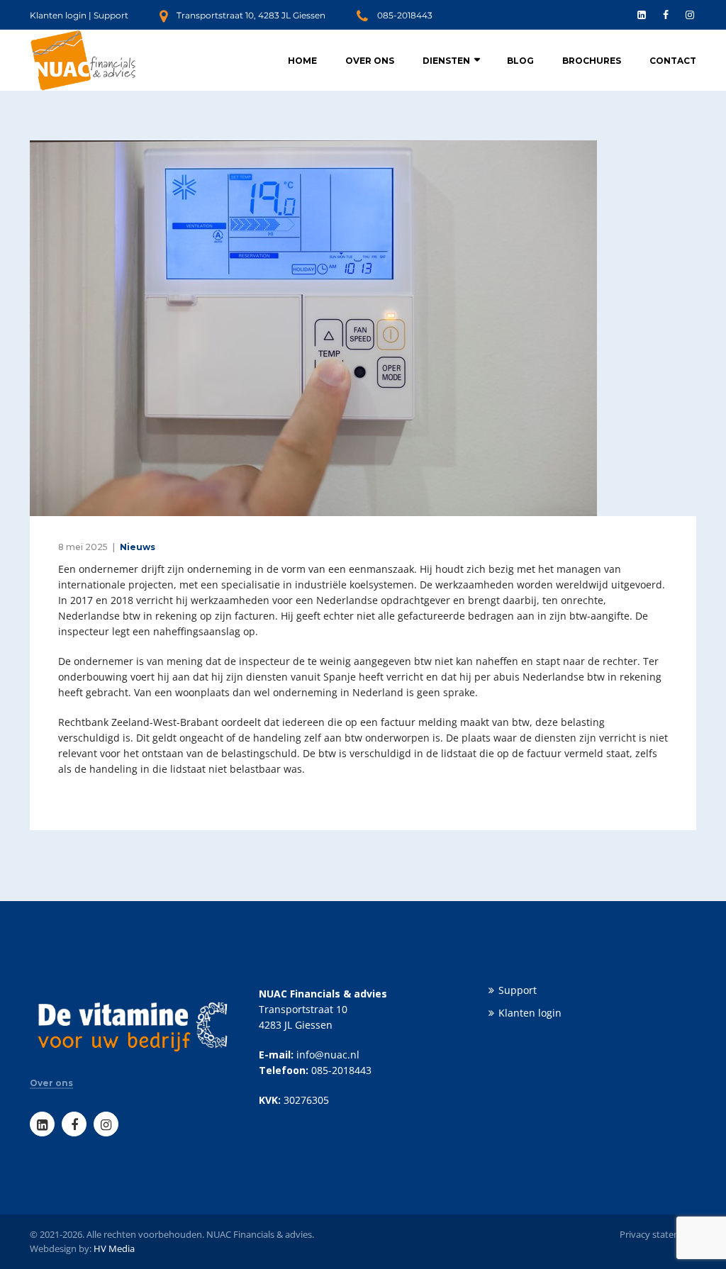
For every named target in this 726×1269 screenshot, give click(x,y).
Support (111, 15)
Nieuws (137, 547)
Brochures (591, 60)
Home (302, 60)
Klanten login (58, 15)
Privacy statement (658, 1234)
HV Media (114, 1248)
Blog (520, 60)
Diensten (446, 60)
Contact (672, 60)
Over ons (369, 60)
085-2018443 (404, 15)
